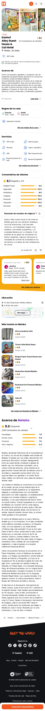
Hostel (5, 34)
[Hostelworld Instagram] (20, 645)
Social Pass (22, 665)
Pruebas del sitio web (16, 696)
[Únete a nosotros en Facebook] (10, 645)
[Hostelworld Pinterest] (30, 645)
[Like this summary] (36, 250)
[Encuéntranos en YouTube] (25, 645)
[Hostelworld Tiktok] (35, 645)
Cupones (31, 691)
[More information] (39, 213)
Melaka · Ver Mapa (11, 50)
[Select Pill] (31, 4)
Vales (38, 691)
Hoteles (21, 660)
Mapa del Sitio (31, 696)
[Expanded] (4, 617)
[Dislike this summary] (41, 250)
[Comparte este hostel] (42, 31)
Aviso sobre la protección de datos (22, 686)
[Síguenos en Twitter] (15, 645)
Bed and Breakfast (32, 660)
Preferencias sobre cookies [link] (22, 701)
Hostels (14, 660)
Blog (8, 660)
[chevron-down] (31, 428)
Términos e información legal (15, 691)
